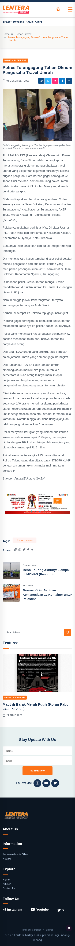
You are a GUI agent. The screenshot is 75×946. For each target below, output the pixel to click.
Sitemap (50, 930)
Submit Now (37, 770)
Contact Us (9, 888)
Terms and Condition (31, 930)
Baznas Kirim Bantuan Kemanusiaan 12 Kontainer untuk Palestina (47, 595)
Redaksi (7, 858)
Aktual (29, 21)
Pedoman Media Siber (15, 854)
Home (6, 33)
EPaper (7, 21)
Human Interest (23, 33)
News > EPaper (14, 697)
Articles (7, 883)
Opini (38, 21)
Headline (18, 21)
